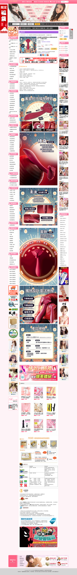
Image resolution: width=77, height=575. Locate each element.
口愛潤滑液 (11, 142)
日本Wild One (62, 234)
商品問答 (41, 48)
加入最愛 (53, 1)
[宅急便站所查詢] (13, 309)
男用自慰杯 (11, 93)
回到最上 (71, 34)
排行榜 (30, 13)
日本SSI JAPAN (62, 236)
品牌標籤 (33, 16)
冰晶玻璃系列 (12, 217)
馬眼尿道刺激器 (12, 164)
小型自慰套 (11, 95)
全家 (30, 478)
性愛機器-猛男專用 (13, 127)
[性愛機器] (64, 293)
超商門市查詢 (47, 485)
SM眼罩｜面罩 (12, 190)
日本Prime (61, 244)
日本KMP (61, 242)
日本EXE (61, 230)
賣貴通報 (49, 505)
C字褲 (10, 234)
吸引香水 (11, 160)
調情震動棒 (11, 72)
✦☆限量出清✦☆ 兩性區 (13, 47)
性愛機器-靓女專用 (13, 129)
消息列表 (22, 560)
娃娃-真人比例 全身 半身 (13, 112)
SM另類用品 (11, 200)
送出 (61, 38)
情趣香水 (11, 205)
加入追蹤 (47, 48)
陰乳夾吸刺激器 (12, 74)
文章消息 (45, 13)
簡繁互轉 (47, 1)
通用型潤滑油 (12, 136)
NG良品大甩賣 (12, 49)
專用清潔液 (11, 211)
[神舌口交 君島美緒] (64, 313)
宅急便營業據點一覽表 (49, 475)
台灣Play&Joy (62, 261)
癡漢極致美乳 (12, 105)
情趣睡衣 (11, 240)
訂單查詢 (49, 7)
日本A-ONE (61, 228)
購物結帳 (29, 1)
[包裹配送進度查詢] (13, 290)
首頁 (25, 1)
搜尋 (38, 24)
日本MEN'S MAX (63, 240)
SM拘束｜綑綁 (12, 192)
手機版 (58, 1)
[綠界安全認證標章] (13, 334)
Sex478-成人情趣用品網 (12, 2)
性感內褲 (11, 250)
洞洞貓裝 (11, 238)
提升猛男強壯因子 (12, 122)
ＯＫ (30, 479)
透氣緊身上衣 (12, 264)
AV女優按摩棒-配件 (13, 177)
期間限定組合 (12, 55)
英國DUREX (62, 248)
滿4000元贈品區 (12, 277)
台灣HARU (61, 263)
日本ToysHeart (62, 220)
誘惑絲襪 (11, 242)
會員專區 (22, 565)
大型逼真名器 (12, 99)
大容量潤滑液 (12, 150)
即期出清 (11, 61)
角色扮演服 (11, 246)
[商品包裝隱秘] (13, 322)
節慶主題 (11, 236)
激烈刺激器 (11, 156)
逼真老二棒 (11, 68)
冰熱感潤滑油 (12, 138)
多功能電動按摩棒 (12, 66)
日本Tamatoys (62, 226)
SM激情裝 (11, 198)
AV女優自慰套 (12, 101)
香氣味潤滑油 (12, 140)
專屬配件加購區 (12, 51)
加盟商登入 (22, 563)
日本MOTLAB (62, 246)
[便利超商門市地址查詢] (13, 298)
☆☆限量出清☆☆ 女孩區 (13, 44)
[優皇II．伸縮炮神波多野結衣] (64, 276)
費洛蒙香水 (11, 207)
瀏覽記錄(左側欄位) (71, 37)
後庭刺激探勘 (12, 209)
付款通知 (47, 10)
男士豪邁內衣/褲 (12, 260)
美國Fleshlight (62, 250)
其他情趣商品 (12, 219)
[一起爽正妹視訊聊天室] (13, 367)
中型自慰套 (11, 97)
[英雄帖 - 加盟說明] (13, 313)
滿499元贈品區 (12, 271)
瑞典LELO (61, 259)
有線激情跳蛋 (12, 83)
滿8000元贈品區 (12, 283)
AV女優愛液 (11, 144)
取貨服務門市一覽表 (37, 484)
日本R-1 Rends (62, 232)
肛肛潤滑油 (11, 158)
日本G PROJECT (62, 218)
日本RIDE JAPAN (63, 238)
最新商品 (29, 10)
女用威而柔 (11, 76)
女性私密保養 (12, 213)
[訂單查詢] (13, 305)
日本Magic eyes (62, 224)
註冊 (65, 38)
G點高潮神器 (11, 70)
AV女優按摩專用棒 (13, 175)
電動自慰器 (11, 107)
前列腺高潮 (11, 168)
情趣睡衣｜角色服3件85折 (13, 58)
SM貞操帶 (11, 196)
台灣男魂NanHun (62, 265)
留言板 (44, 16)
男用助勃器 (11, 109)
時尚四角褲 (11, 262)
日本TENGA (62, 222)
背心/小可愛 (11, 230)
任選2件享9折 (12, 53)
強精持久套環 (12, 118)
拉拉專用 (11, 170)
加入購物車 (54, 48)
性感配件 (11, 248)
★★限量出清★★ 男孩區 (13, 41)
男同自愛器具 (12, 162)
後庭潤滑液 (11, 148)
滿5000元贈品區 (12, 279)
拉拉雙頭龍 (11, 166)
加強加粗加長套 (12, 120)
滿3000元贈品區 (12, 275)
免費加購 (28, 7)
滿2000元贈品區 (12, 273)
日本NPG (61, 216)
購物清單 (71, 29)
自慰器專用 (11, 146)
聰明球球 (11, 78)
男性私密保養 (12, 215)
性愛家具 (11, 131)
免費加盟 (41, 1)
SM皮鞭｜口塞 (12, 194)
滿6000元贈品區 (12, 281)
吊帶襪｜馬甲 (12, 244)
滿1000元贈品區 (12, 269)
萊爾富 (31, 480)
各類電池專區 (12, 225)
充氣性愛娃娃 (12, 103)
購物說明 (35, 1)
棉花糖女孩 (11, 232)
